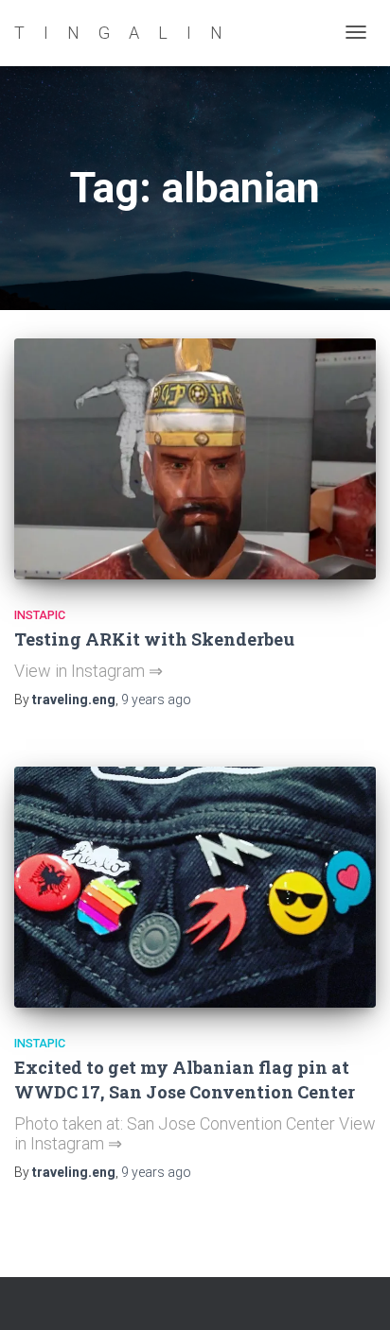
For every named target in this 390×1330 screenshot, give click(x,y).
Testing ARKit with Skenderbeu (154, 639)
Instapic (39, 615)
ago (156, 699)
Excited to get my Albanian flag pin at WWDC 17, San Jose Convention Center (184, 1079)
